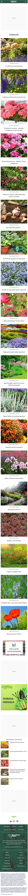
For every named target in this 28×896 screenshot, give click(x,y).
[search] (26, 2)
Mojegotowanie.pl (7, 866)
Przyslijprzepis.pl (20, 858)
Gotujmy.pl (7, 860)
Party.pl (20, 852)
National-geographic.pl (7, 868)
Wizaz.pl (21, 863)
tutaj (11, 894)
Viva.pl (21, 860)
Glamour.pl (7, 858)
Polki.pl (20, 855)
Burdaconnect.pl (20, 866)
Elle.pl (7, 852)
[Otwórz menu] (2, 2)
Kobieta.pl (7, 855)
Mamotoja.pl (7, 863)
